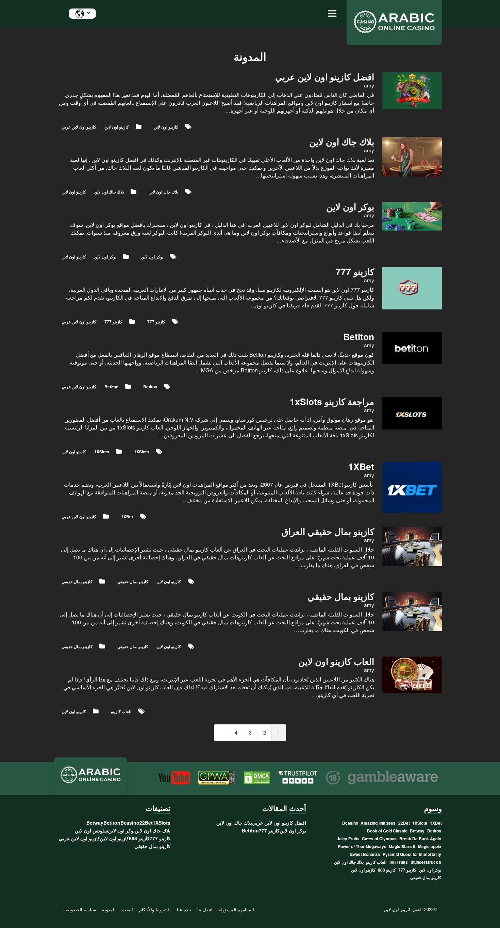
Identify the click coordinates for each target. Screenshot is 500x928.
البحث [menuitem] (127, 910)
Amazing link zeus (378, 823)
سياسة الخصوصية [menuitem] (79, 910)
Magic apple (429, 846)
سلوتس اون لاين (91, 830)
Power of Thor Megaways (362, 846)
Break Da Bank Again (420, 839)
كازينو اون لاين (116, 127)
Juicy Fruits (348, 839)
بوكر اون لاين (105, 257)
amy (369, 85)
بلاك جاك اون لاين (109, 192)
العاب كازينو (121, 711)
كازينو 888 (387, 870)
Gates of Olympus (379, 839)
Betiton (111, 387)
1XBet (127, 516)
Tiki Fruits (398, 862)
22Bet (404, 823)
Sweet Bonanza (365, 854)
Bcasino (350, 823)
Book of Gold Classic (387, 831)
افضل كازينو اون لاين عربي (279, 822)
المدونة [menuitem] (109, 910)
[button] (330, 14)
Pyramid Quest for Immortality (412, 854)
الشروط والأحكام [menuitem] (155, 910)
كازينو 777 (113, 322)
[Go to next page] (221, 733)
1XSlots (101, 452)
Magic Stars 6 (402, 846)
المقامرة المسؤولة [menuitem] (236, 910)
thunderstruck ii (426, 862)
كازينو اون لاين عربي (79, 127)
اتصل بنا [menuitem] (205, 910)
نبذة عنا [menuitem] (184, 910)
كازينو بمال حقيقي (77, 581)
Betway (417, 831)
